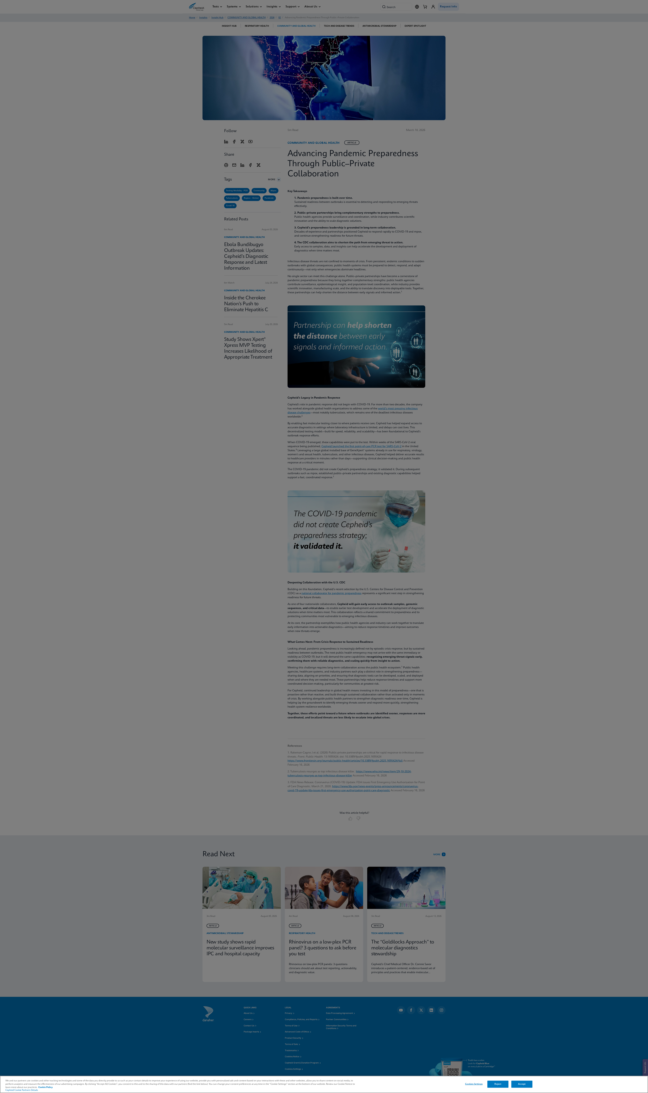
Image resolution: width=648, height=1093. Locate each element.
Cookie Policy (45, 1087)
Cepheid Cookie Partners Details (21, 1090)
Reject (497, 1084)
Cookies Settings (474, 1084)
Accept (521, 1084)
